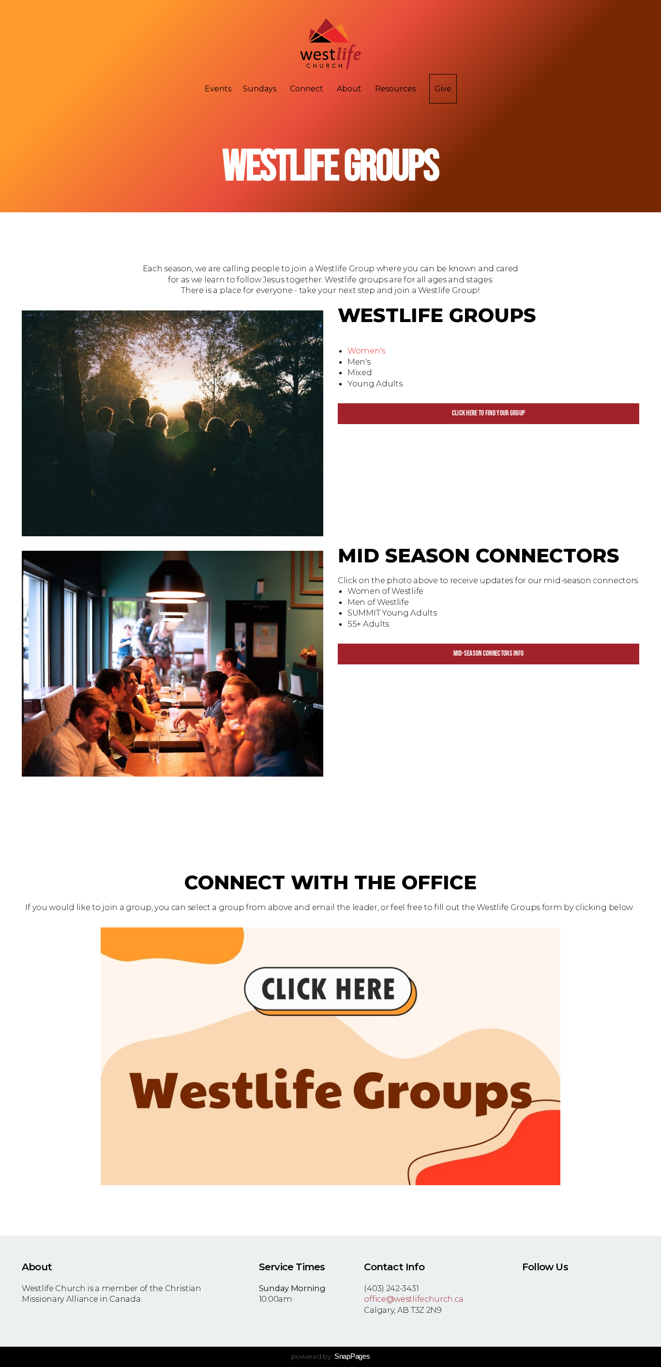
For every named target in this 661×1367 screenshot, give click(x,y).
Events (218, 88)
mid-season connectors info (488, 653)
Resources (396, 88)
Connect (307, 88)
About (350, 88)
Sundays (260, 88)
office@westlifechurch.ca (413, 1299)
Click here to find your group (489, 413)
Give (443, 88)
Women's (366, 350)
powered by (330, 1356)
